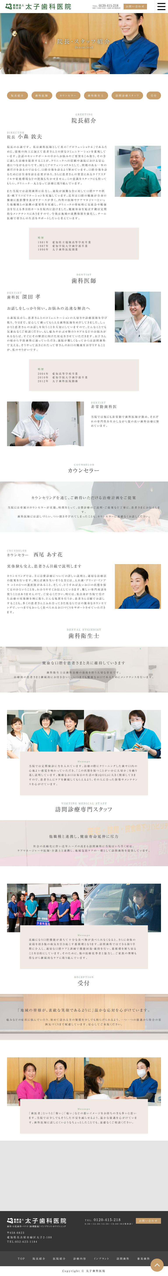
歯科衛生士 (96, 95)
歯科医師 (41, 95)
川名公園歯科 (130, 1200)
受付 (153, 95)
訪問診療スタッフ (127, 95)
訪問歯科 (123, 1258)
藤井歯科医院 (69, 1200)
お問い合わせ (135, 6)
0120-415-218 (105, 5)
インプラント (101, 1258)
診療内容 (79, 1258)
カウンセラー (68, 95)
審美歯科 (143, 1258)
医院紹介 (59, 1258)
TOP (21, 1258)
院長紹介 (17, 95)
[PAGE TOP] (157, 1265)
